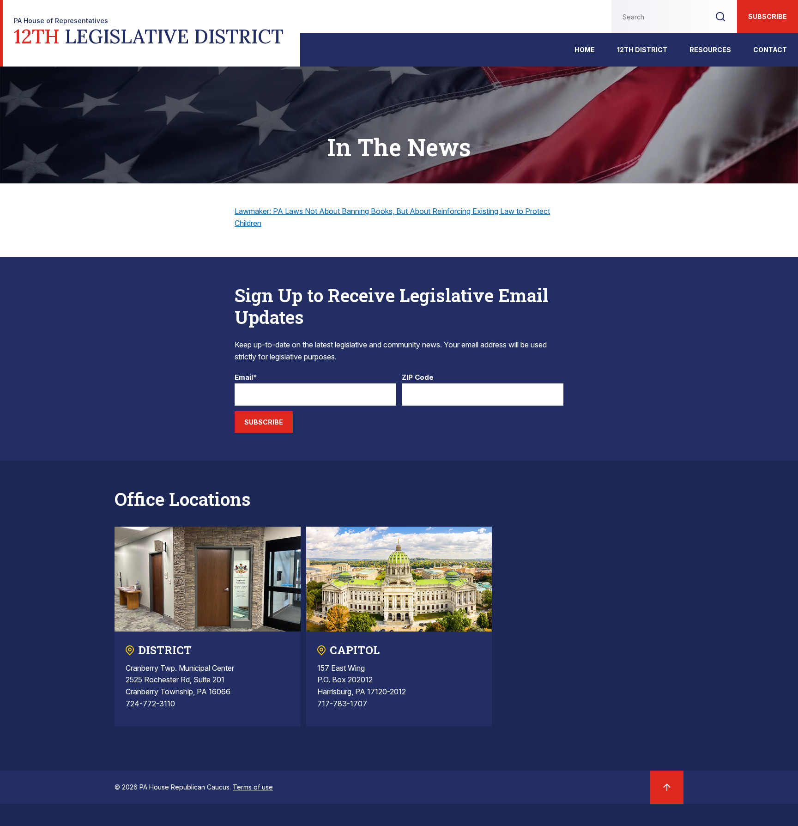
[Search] (720, 16)
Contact (770, 50)
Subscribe (767, 16)
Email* (246, 378)
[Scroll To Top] (666, 787)
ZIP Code (418, 378)
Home (584, 50)
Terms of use (253, 787)
